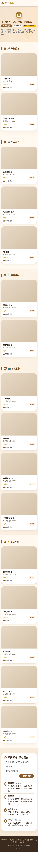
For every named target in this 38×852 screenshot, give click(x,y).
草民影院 (9, 3)
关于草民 (11, 845)
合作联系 (27, 845)
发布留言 (27, 776)
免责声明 (19, 845)
